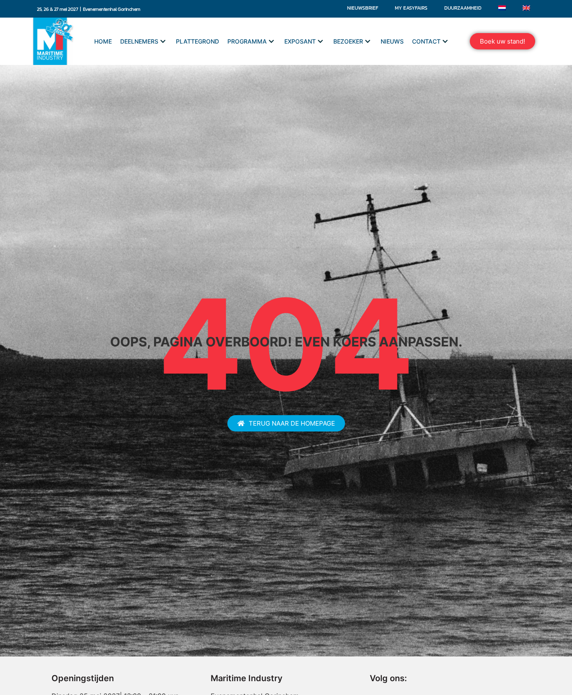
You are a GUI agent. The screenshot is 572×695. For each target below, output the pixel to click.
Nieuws (392, 41)
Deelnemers (139, 41)
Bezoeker (348, 41)
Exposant (300, 41)
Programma (247, 41)
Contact (426, 41)
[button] (502, 41)
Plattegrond (197, 41)
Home (103, 41)
